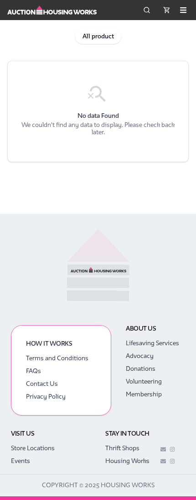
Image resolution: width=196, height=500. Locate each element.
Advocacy (140, 356)
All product (98, 36)
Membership (144, 394)
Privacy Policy (46, 396)
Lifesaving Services (152, 343)
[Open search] (146, 10)
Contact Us (42, 383)
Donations (140, 368)
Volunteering (144, 381)
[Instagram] (172, 449)
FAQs (33, 371)
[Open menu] (183, 10)
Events (20, 461)
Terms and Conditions (57, 358)
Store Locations (33, 448)
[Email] (163, 449)
